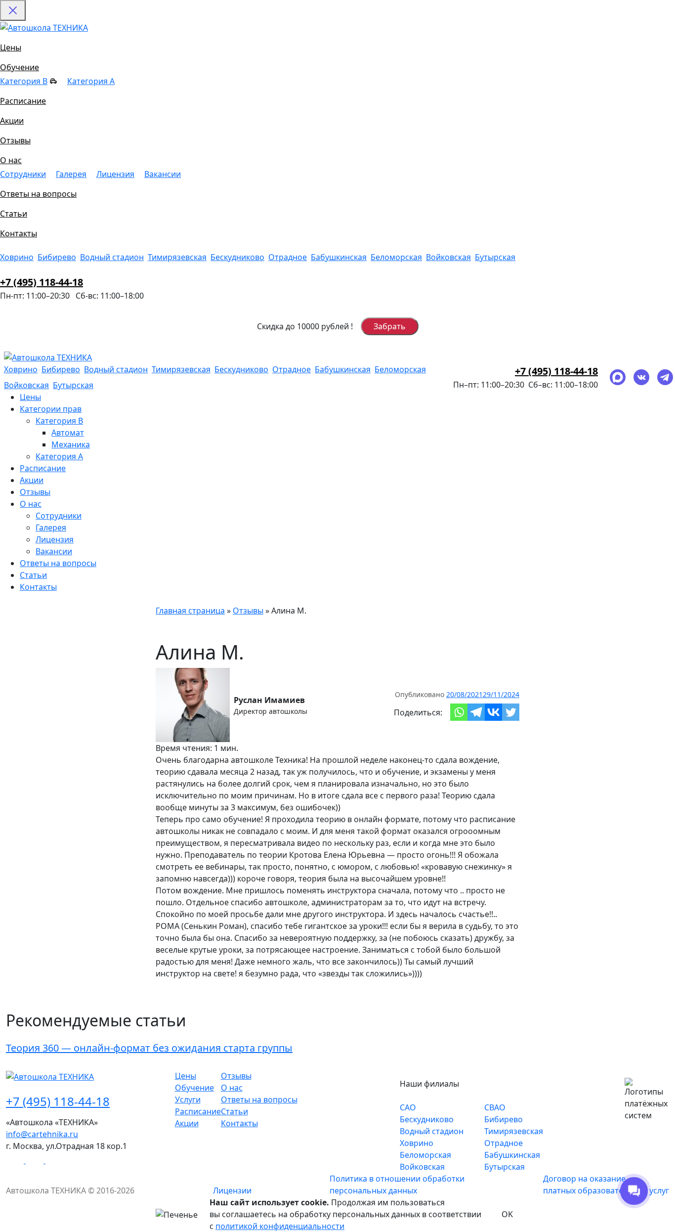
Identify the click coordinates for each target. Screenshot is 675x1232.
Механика (70, 444)
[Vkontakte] (493, 712)
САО (408, 1107)
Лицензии (232, 1190)
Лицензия (115, 174)
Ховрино (17, 257)
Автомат (67, 432)
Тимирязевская (177, 257)
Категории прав (51, 408)
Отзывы (15, 140)
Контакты (18, 233)
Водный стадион (112, 257)
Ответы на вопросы (38, 193)
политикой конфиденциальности (279, 1226)
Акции (12, 120)
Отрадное (287, 257)
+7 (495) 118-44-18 (41, 282)
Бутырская (495, 257)
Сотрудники (23, 174)
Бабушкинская (339, 257)
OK (507, 1214)
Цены (10, 47)
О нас (11, 160)
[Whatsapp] (458, 712)
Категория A (91, 81)
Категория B (23, 81)
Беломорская (396, 257)
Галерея (71, 174)
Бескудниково (237, 257)
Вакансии (162, 174)
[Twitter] (510, 712)
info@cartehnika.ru (42, 1134)
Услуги (188, 1099)
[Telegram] (476, 712)
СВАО (495, 1107)
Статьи (13, 213)
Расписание (23, 100)
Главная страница (190, 610)
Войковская (448, 257)
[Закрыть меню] (13, 10)
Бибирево (57, 257)
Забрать (390, 326)
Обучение (19, 67)
